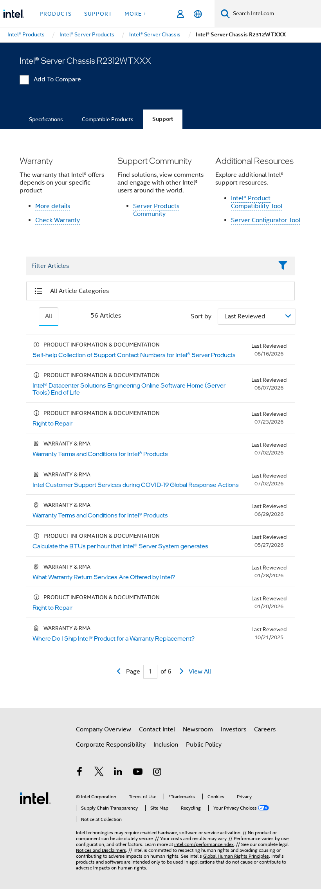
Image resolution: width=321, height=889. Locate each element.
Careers (265, 729)
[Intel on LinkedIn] (118, 773)
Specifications (46, 119)
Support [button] (98, 13)
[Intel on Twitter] (99, 773)
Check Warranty (57, 220)
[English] (198, 13)
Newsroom (198, 729)
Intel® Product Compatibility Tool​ (256, 202)
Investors (233, 729)
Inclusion (165, 745)
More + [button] (135, 13)
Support (162, 119)
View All (200, 671)
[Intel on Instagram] (157, 773)
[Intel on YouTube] (137, 773)
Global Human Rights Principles (236, 856)
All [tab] (48, 316)
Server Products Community (156, 210)
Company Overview (103, 729)
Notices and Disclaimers (101, 850)
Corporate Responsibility (111, 745)
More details (52, 206)
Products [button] (56, 13)
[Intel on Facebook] (79, 773)
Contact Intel (157, 729)
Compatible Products (107, 119)
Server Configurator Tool (265, 220)
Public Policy (204, 745)
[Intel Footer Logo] (35, 798)
